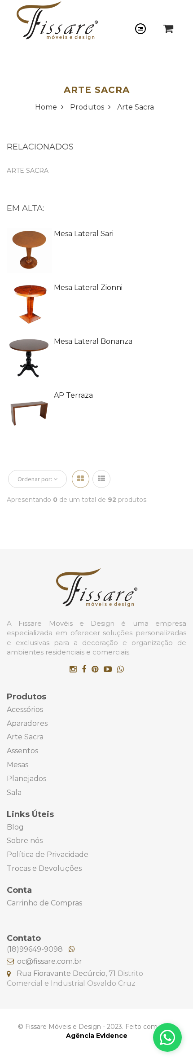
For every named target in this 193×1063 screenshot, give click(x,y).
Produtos (88, 107)
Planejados (26, 778)
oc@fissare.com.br (49, 961)
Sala (14, 792)
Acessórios (25, 709)
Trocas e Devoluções (44, 868)
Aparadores (27, 723)
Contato (24, 938)
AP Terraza (73, 395)
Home (47, 107)
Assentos (22, 751)
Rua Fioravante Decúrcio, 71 (67, 973)
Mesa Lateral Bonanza (93, 341)
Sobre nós (25, 840)
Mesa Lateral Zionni (88, 287)
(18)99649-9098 (36, 949)
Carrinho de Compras (44, 903)
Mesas (17, 764)
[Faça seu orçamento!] (167, 1037)
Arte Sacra (135, 107)
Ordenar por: (35, 479)
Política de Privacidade (47, 854)
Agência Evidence (96, 1036)
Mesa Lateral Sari (84, 233)
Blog (15, 827)
